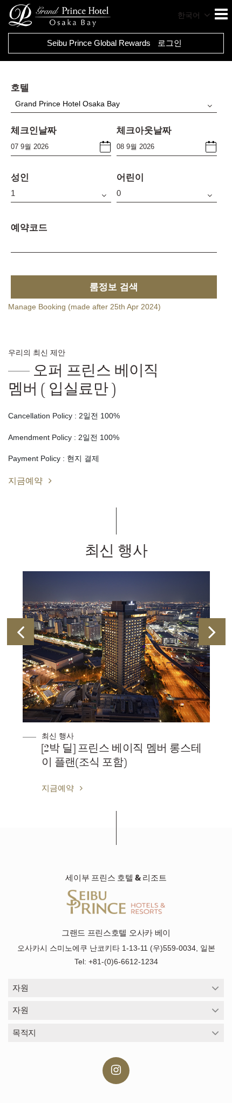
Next (212, 631)
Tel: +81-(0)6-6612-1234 (116, 961)
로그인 (170, 43)
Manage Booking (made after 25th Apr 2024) (84, 306)
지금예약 (26, 480)
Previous (20, 631)
